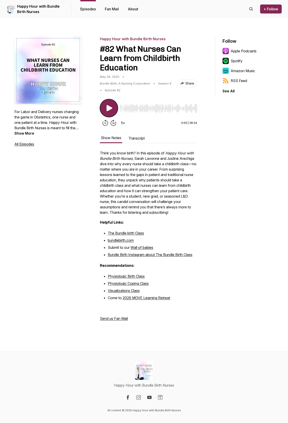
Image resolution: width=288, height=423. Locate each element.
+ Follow (271, 9)
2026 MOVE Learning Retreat (146, 298)
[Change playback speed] (122, 123)
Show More (24, 133)
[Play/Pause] (109, 108)
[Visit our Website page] (160, 397)
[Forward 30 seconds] (113, 123)
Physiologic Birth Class (126, 276)
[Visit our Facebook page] (128, 397)
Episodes (88, 9)
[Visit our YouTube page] (149, 397)
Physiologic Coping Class (128, 283)
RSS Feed (239, 80)
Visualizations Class (124, 290)
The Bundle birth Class (126, 233)
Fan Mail (112, 9)
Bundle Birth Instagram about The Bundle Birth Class (150, 254)
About (133, 9)
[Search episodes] (251, 9)
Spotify (237, 61)
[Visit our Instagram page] (138, 397)
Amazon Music (243, 71)
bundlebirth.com (121, 240)
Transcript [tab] (136, 138)
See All (229, 91)
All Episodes (24, 144)
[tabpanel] (148, 238)
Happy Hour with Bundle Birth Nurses (38, 9)
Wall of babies (141, 247)
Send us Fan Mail (114, 318)
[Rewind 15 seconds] (105, 123)
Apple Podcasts (243, 51)
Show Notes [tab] (111, 138)
